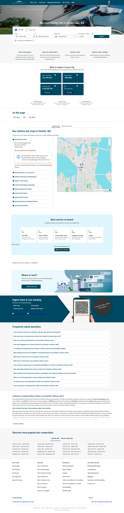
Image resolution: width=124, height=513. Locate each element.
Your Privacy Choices (81, 508)
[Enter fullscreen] (109, 147)
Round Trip (32, 30)
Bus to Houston (42, 483)
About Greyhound (68, 466)
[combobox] (26, 36)
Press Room (66, 476)
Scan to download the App (82, 315)
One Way (20, 30)
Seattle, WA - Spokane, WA (46, 444)
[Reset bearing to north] (109, 144)
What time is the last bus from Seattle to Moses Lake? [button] (30, 361)
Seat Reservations (93, 473)
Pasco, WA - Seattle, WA (45, 449)
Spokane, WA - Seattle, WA (20, 454)
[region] (84, 164)
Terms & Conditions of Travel (72, 483)
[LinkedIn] (90, 502)
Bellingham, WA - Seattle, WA (46, 451)
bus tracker (35, 405)
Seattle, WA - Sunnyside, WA (71, 449)
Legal (42, 508)
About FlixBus (67, 469)
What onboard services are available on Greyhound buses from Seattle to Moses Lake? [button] (41, 353)
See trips (69, 92)
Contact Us (91, 483)
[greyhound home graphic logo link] (18, 3)
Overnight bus (16, 476)
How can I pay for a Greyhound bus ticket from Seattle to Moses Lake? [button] (36, 385)
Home (14, 9)
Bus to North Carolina (44, 473)
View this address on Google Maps (25, 150)
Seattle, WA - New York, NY (71, 454)
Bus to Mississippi (43, 469)
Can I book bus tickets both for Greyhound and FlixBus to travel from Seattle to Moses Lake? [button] (43, 365)
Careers (65, 473)
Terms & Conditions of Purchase (73, 480)
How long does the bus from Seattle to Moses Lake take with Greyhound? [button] (36, 332)
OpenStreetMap (104, 190)
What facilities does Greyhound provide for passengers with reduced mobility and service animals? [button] (44, 373)
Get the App (16, 469)
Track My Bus (92, 469)
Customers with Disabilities (96, 480)
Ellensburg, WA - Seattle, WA (96, 451)
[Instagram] (89, 502)
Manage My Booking (94, 466)
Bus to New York (42, 476)
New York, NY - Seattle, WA (96, 449)
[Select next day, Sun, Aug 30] (75, 36)
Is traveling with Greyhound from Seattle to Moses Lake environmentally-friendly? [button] (39, 348)
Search (102, 36)
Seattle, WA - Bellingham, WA (46, 454)
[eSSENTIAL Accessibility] (102, 502)
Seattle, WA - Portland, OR (20, 451)
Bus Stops (15, 473)
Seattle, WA (42, 9)
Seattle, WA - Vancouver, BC (20, 446)
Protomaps (97, 190)
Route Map (15, 466)
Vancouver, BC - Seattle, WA (20, 444)
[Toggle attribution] (110, 190)
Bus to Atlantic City (43, 480)
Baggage (90, 476)
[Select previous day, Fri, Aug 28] (73, 36)
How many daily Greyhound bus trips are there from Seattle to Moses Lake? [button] (37, 369)
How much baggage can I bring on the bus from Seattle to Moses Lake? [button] (36, 344)
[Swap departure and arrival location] (34, 36)
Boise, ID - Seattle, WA (94, 454)
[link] (62, 281)
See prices (47, 92)
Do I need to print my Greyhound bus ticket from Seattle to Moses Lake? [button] (36, 381)
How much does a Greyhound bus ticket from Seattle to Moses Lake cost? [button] (37, 336)
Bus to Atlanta (42, 487)
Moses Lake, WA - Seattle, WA (97, 446)
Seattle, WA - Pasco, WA (70, 444)
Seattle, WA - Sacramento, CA (72, 451)
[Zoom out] (109, 142)
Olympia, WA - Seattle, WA (96, 444)
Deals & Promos (17, 480)
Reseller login (67, 490)
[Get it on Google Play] (18, 502)
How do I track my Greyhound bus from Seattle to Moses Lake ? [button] (33, 340)
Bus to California (42, 466)
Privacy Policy (48, 508)
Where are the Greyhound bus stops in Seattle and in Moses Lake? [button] (34, 377)
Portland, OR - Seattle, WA (20, 449)
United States (32, 9)
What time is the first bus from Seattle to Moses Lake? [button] (31, 357)
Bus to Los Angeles (43, 490)
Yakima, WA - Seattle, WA (45, 446)
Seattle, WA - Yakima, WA (70, 446)
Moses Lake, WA (67, 126)
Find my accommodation (24, 40)
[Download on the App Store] (29, 502)
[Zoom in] (109, 139)
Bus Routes (22, 9)
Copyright (56, 508)
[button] (33, 139)
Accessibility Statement (66, 508)
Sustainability (67, 487)
